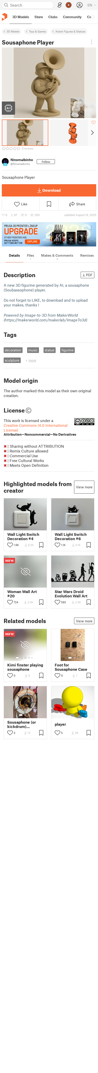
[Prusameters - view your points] (69, 5)
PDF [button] (89, 275)
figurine (68, 350)
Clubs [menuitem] (52, 17)
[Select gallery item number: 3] (25, 658)
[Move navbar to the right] (93, 17)
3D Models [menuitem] (20, 17)
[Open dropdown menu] (91, 42)
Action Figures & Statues (70, 31)
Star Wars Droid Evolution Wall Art (71, 593)
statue (49, 350)
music (33, 350)
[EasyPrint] (59, 5)
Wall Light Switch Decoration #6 (71, 536)
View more (84, 487)
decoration (13, 350)
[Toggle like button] (10, 545)
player (60, 724)
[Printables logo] (4, 17)
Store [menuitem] (38, 17)
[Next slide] (92, 132)
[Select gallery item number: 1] (17, 658)
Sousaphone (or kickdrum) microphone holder (24, 724)
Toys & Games (37, 31)
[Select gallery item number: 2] (22, 658)
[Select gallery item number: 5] (32, 658)
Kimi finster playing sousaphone (25, 667)
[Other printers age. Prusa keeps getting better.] (49, 234)
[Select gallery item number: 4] (29, 658)
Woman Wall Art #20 (22, 593)
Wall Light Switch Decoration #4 (23, 536)
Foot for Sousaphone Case (71, 667)
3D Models (13, 31)
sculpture (12, 360)
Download (51, 190)
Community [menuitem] (72, 17)
